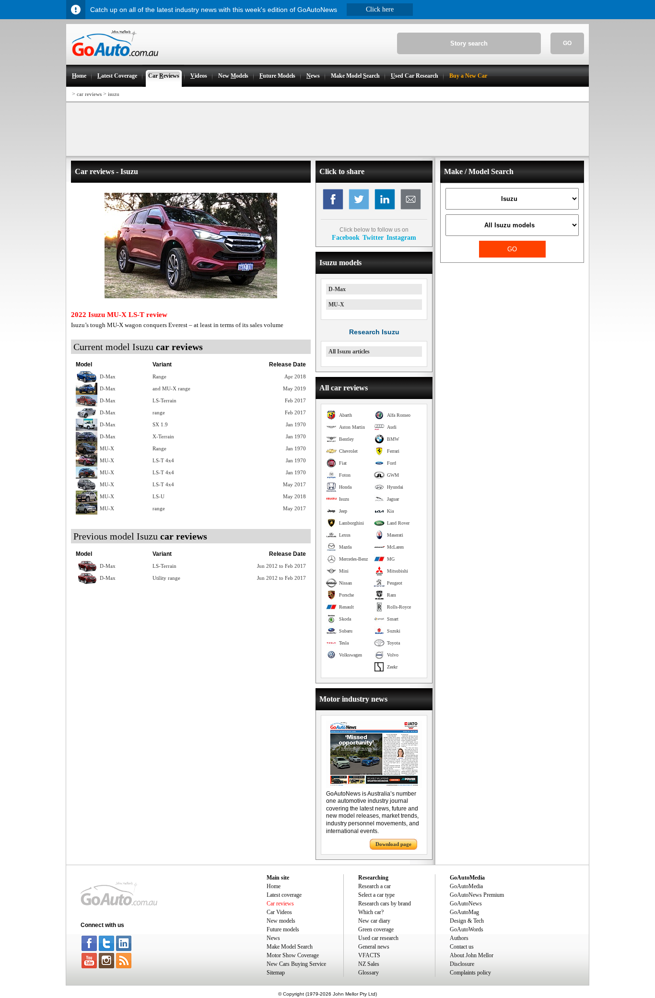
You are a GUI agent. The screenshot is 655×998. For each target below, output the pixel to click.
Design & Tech (467, 920)
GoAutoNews (466, 903)
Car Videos (279, 912)
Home (274, 886)
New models (281, 920)
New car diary (374, 920)
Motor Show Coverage (293, 955)
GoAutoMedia (466, 886)
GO (567, 43)
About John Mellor (471, 955)
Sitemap (276, 972)
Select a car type (376, 895)
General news (373, 946)
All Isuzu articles (349, 351)
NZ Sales (368, 964)
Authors (459, 938)
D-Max (337, 289)
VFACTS (369, 955)
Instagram (401, 237)
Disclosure (462, 964)
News (273, 938)
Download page (393, 844)
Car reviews (280, 903)
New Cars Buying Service (296, 964)
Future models (283, 929)
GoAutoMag (464, 912)
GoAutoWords (466, 929)
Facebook (346, 237)
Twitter (373, 237)
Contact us (462, 946)
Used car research (378, 938)
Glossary (368, 972)
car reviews (89, 94)
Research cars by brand (384, 903)
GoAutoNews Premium (477, 895)
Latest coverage (284, 895)
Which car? (371, 912)
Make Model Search (290, 946)
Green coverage (376, 929)
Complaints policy (470, 972)
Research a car (374, 886)
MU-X (336, 304)
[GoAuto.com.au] (112, 60)
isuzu (113, 94)
